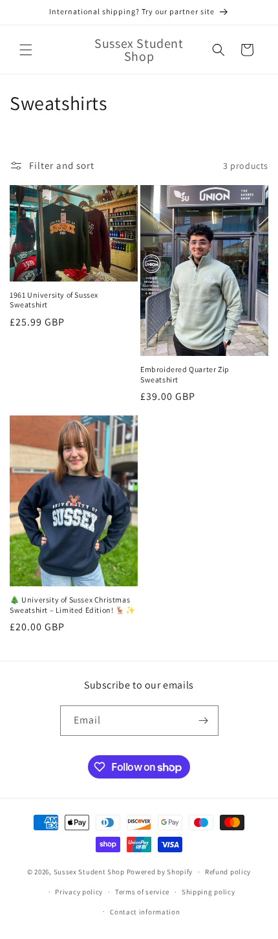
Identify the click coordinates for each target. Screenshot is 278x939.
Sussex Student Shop (89, 871)
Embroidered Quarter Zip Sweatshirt (185, 374)
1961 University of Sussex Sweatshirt (54, 300)
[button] (26, 50)
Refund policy (228, 871)
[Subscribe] (203, 720)
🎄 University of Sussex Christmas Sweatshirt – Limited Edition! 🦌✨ (72, 605)
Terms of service (142, 891)
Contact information (145, 911)
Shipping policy (208, 891)
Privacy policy (79, 891)
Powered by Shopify (160, 871)
